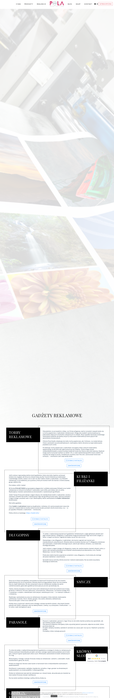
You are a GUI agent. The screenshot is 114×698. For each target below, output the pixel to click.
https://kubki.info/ (32, 513)
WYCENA (106, 4)
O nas (18, 4)
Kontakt (88, 4)
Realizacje (41, 4)
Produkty (28, 4)
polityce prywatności (88, 692)
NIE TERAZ (60, 696)
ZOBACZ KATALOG (75, 460)
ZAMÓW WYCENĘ (74, 465)
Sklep (78, 4)
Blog (70, 4)
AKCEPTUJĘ (54, 696)
